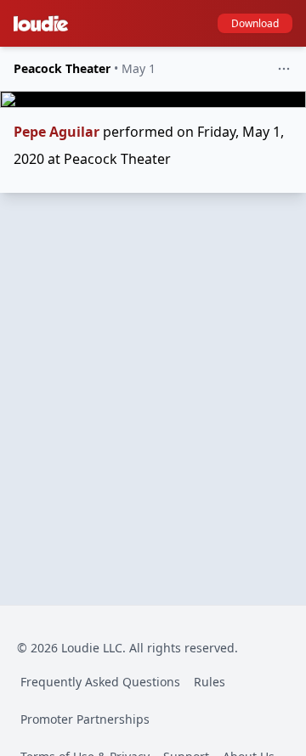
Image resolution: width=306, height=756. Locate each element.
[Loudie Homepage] (44, 23)
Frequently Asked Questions (100, 682)
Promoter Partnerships (85, 719)
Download (255, 23)
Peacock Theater (62, 68)
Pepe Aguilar (56, 131)
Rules (209, 682)
